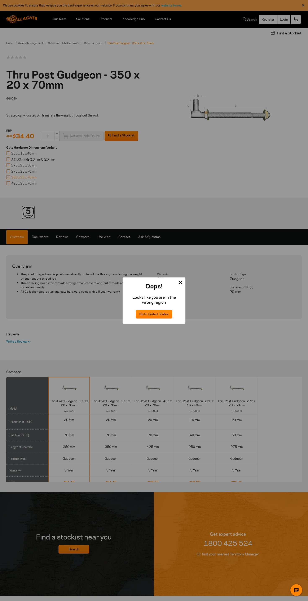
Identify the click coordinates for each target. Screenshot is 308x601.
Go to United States (153, 314)
